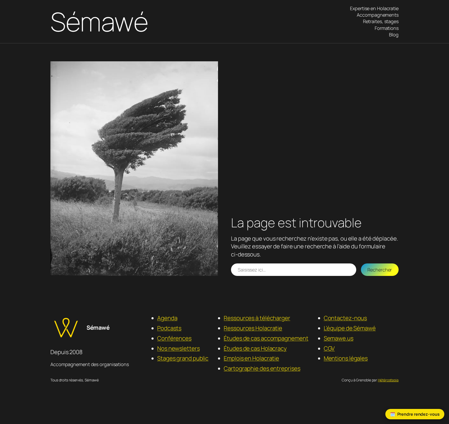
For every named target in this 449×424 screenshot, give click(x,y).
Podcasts (169, 328)
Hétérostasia (388, 379)
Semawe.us (338, 338)
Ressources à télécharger (257, 318)
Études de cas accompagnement (266, 338)
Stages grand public (182, 358)
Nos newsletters (178, 348)
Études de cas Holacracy (255, 348)
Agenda (167, 318)
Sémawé (99, 21)
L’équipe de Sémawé (350, 328)
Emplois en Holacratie (251, 358)
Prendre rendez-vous (418, 414)
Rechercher (379, 270)
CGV (329, 348)
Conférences (174, 338)
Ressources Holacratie (253, 328)
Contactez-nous (345, 318)
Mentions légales (346, 358)
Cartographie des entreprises (262, 368)
